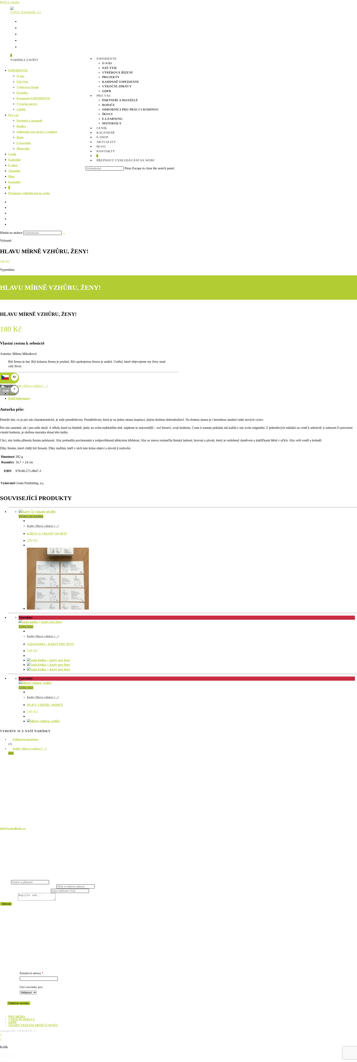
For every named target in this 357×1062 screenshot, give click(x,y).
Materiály (23, 148)
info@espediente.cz (13, 828)
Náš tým (22, 81)
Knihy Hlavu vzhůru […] (31, 386)
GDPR (21, 109)
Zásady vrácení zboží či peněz (33, 1025)
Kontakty (14, 182)
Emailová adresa (30, 973)
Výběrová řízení (27, 87)
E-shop (13, 165)
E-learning (24, 143)
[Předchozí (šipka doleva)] (1, 1060)
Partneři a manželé (29, 120)
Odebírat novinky (18, 1003)
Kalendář (14, 159)
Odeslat (6, 903)
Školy (20, 137)
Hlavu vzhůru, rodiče (45, 704)
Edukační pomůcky (26, 739)
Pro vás (13, 115)
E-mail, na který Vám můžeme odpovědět (28, 886)
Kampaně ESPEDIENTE (33, 98)
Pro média (16, 1016)
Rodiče (21, 126)
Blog (11, 176)
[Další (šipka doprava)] (5, 1060)
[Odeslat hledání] (63, 233)
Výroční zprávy (27, 104)
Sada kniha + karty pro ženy (50, 644)
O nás (20, 76)
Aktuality (14, 170)
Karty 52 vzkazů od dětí (47, 533)
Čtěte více (26, 626)
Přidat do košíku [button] (31, 516)
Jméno (5, 882)
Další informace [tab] (19, 398)
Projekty (22, 92)
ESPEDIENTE (18, 70)
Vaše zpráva (9, 899)
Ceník (12, 154)
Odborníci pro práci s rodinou (37, 131)
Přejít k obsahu (9, 2)
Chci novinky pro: (31, 987)
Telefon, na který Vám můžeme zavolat (25, 890)
